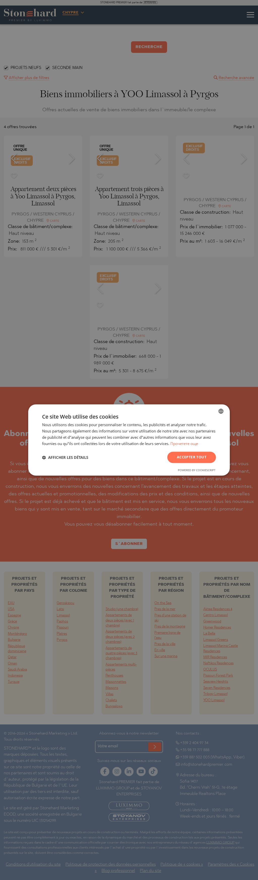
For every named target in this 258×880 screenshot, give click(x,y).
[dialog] (129, 439)
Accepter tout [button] (191, 457)
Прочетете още (184, 443)
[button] (65, 457)
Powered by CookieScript (196, 470)
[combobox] (220, 411)
